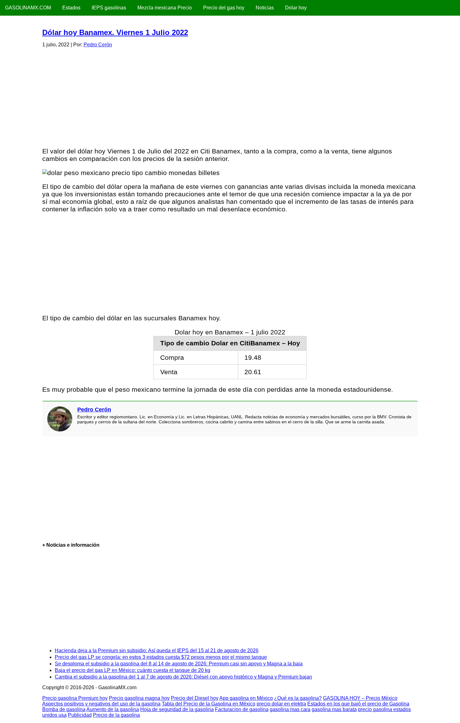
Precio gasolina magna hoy (139, 698)
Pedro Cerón (98, 44)
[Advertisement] (229, 96)
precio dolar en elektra (281, 703)
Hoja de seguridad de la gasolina (177, 709)
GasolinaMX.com (28, 7)
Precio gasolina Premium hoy (75, 698)
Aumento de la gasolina (112, 709)
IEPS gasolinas (109, 7)
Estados (71, 7)
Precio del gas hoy (223, 7)
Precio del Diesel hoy (194, 698)
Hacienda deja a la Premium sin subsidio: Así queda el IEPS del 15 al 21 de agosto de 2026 (156, 650)
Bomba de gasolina (63, 709)
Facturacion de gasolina (241, 709)
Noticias (265, 7)
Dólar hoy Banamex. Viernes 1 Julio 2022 (115, 32)
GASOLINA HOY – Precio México (360, 698)
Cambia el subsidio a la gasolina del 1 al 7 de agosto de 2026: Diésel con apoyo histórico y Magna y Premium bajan (183, 676)
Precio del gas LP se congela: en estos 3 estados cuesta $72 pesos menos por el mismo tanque (161, 657)
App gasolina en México (246, 698)
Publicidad (80, 715)
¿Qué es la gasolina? (298, 698)
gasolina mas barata (334, 709)
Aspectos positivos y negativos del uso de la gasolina (101, 703)
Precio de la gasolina (116, 715)
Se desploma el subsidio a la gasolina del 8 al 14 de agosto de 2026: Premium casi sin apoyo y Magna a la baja (179, 663)
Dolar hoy (296, 7)
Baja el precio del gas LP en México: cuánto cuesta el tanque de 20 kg (132, 670)
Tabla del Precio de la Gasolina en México (208, 703)
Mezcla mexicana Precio (164, 7)
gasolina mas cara (290, 709)
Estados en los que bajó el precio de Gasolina (358, 703)
